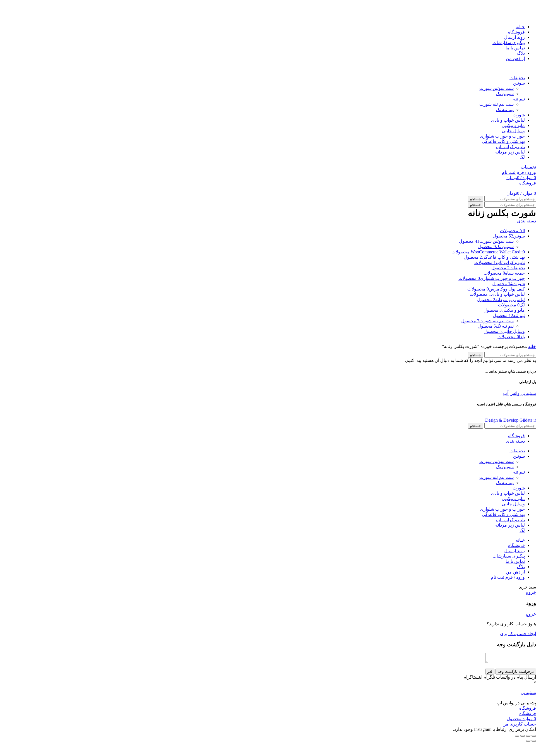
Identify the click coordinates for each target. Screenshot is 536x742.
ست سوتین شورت (496, 88)
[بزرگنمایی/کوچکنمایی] (517, 736)
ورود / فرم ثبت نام (508, 577)
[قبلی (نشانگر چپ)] (534, 741)
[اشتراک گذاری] (528, 736)
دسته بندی (526, 220)
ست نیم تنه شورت (496, 104)
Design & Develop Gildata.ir (510, 420)
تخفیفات (528, 167)
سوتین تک (505, 93)
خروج (531, 592)
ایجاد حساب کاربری (518, 633)
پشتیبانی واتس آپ (519, 393)
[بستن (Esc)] (534, 736)
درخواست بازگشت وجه (516, 671)
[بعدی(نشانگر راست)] (528, 741)
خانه (532, 346)
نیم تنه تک (505, 109)
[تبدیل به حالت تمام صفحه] (522, 736)
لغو (489, 671)
